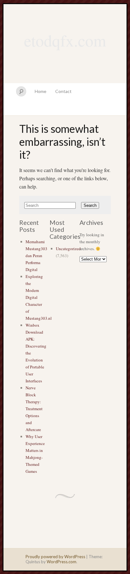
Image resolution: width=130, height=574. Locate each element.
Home (40, 91)
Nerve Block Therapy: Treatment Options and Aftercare (34, 408)
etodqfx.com (65, 40)
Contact (63, 91)
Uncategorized (68, 248)
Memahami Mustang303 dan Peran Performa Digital (36, 255)
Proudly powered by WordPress (55, 556)
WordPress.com (61, 561)
